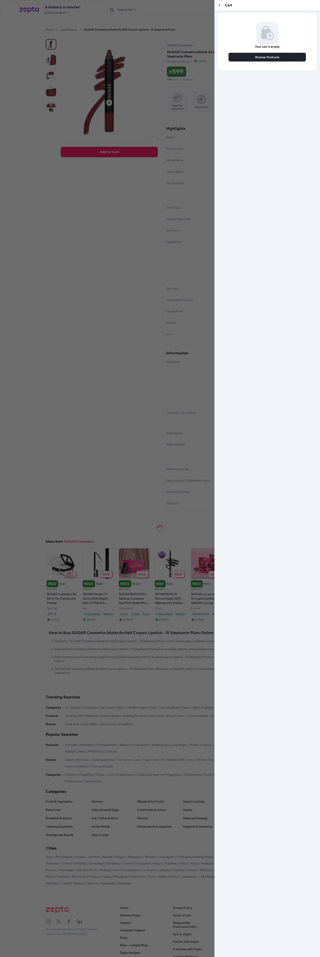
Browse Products (267, 57)
